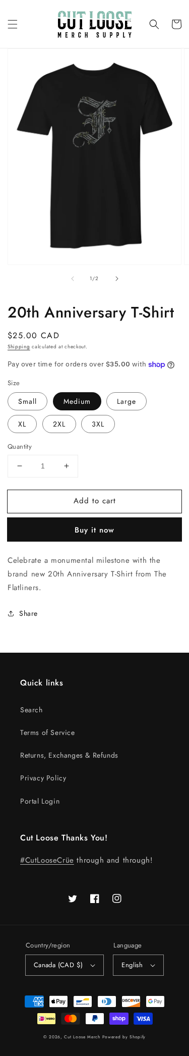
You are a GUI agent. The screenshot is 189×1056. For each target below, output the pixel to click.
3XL (98, 424)
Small (27, 401)
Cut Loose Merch (82, 1037)
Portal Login (39, 801)
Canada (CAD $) (58, 965)
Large (126, 401)
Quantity (20, 446)
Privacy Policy (43, 778)
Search (31, 710)
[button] (13, 24)
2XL (59, 424)
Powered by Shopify (124, 1037)
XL (22, 424)
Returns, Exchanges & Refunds (69, 755)
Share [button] (28, 613)
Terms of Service (47, 732)
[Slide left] (72, 279)
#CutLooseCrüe (47, 860)
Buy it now (94, 530)
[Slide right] (117, 279)
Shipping (19, 346)
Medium (77, 401)
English (132, 965)
